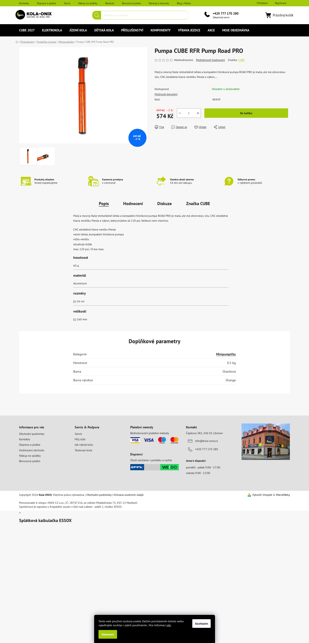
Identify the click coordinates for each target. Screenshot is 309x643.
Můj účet (80, 439)
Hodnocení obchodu (31, 450)
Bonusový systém (131, 3)
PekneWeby (283, 495)
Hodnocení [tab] (133, 203)
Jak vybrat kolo (84, 444)
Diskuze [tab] (164, 203)
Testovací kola (83, 450)
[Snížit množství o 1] (180, 113)
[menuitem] (27, 30)
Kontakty (24, 3)
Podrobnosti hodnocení (210, 60)
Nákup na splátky (87, 3)
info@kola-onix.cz (206, 441)
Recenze (109, 3)
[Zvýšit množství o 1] (198, 113)
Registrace (280, 3)
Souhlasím (201, 623)
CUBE (241, 60)
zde (168, 625)
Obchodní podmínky (31, 434)
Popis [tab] (104, 203)
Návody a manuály (159, 3)
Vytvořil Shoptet (262, 495)
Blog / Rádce (184, 3)
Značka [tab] (198, 203)
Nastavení (108, 634)
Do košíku (246, 113)
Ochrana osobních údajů (128, 495)
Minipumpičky (226, 354)
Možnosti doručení (166, 94)
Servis (67, 3)
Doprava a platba (46, 3)
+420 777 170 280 (225, 13)
